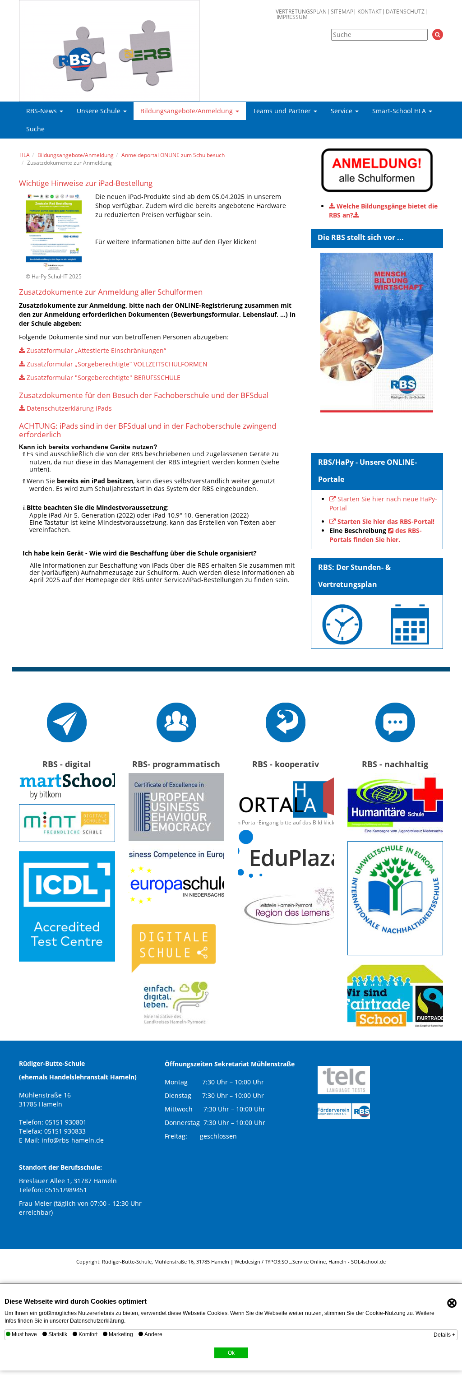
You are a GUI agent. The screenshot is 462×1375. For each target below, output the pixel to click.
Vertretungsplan (301, 11)
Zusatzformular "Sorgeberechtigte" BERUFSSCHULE (103, 377)
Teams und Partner (283, 110)
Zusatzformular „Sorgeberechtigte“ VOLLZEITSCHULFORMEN (117, 364)
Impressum (292, 17)
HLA (24, 155)
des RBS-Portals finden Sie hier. (375, 535)
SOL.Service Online (304, 1261)
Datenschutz (405, 11)
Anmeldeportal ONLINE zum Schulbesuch (173, 155)
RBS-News (42, 110)
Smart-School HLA (400, 110)
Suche (35, 129)
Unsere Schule (99, 110)
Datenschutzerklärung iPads (69, 408)
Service (342, 110)
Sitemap (342, 11)
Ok (231, 1353)
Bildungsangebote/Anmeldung (187, 110)
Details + (444, 1335)
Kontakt (369, 11)
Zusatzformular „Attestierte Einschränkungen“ (96, 350)
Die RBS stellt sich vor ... (361, 237)
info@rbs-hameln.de (73, 1140)
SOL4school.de (368, 1261)
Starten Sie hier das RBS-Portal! (385, 521)
